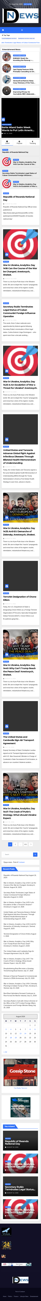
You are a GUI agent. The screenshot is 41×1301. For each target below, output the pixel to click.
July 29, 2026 (9, 822)
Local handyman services (9, 38)
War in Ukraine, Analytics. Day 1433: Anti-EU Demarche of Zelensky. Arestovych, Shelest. (19, 531)
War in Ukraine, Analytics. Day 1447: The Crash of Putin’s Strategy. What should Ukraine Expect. (18, 961)
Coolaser (21, 862)
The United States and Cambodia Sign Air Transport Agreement (18, 740)
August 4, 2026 (10, 604)
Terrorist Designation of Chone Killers (17, 934)
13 (20, 1033)
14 (25, 1033)
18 (11, 1038)
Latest (7, 143)
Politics (5, 149)
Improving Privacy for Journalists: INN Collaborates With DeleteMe (24, 94)
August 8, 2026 (10, 538)
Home (4, 1296)
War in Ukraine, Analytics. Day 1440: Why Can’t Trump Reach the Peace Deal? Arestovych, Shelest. (19, 944)
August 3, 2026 (10, 678)
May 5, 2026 (9, 133)
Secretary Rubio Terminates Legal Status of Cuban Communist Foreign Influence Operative (19, 175)
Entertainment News (19, 55)
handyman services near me (26, 38)
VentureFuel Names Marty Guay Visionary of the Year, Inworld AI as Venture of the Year (24, 84)
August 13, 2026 (11, 392)
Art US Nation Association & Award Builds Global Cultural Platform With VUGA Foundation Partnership (20, 131)
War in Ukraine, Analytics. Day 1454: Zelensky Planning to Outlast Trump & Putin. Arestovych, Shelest (20, 986)
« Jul (5, 1052)
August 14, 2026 (11, 320)
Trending (33, 143)
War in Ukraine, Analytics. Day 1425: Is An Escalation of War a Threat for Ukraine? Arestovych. (25, 186)
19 (16, 1038)
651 (25, 844)
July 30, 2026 (9, 747)
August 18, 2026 (11, 278)
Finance (16, 1296)
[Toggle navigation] (22, 30)
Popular (19, 143)
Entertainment (34, 1296)
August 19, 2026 (11, 204)
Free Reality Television (20, 1088)
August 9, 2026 (10, 467)
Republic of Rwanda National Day (15, 152)
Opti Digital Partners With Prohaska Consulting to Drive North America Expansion (24, 72)
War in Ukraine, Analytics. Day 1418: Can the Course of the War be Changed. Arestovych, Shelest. (24, 165)
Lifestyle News (8, 124)
